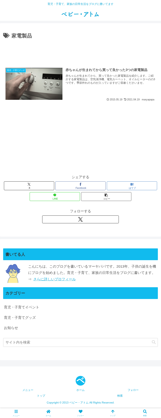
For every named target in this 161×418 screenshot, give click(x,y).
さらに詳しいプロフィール (54, 279)
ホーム (80, 390)
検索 (120, 395)
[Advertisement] (80, 51)
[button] (106, 196)
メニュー (27, 390)
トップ (41, 395)
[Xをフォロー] (80, 219)
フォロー (133, 390)
